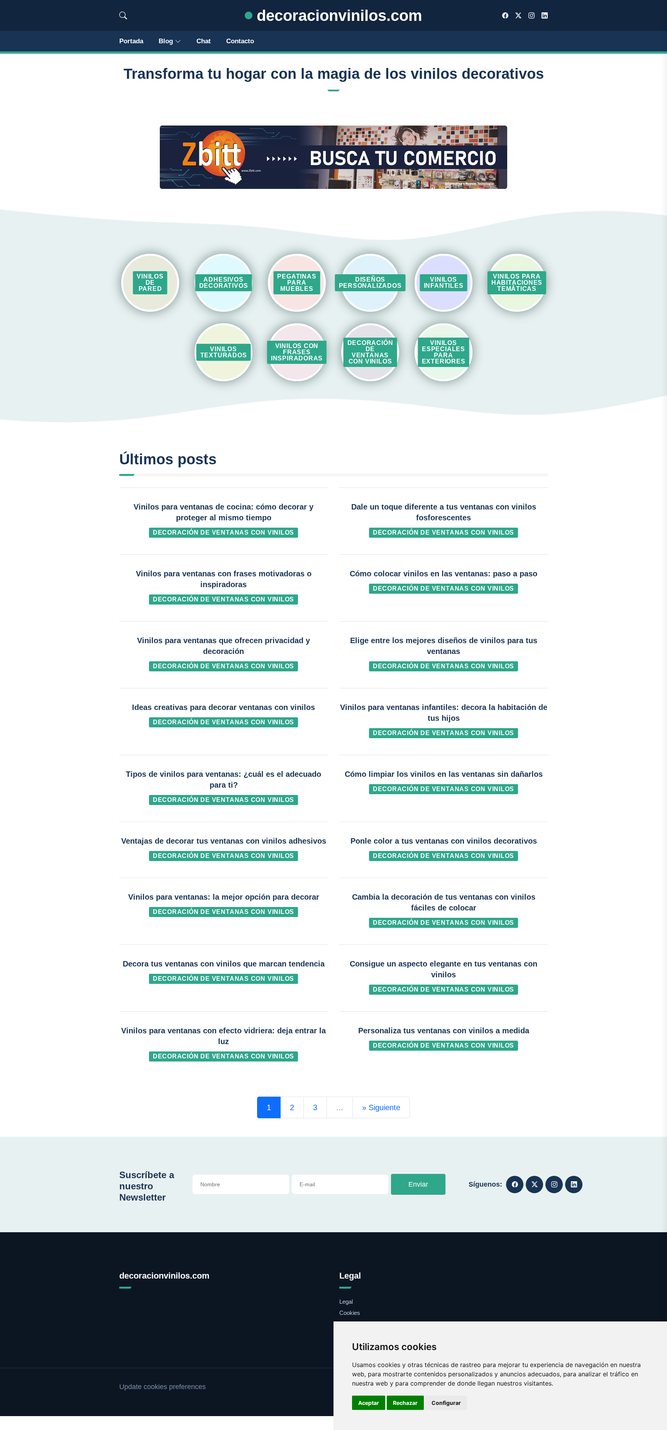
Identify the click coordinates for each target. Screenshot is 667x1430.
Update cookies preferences (162, 1387)
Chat (203, 41)
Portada (131, 41)
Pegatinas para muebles (296, 282)
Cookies (349, 1312)
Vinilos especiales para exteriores (444, 352)
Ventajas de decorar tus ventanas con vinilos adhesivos (223, 841)
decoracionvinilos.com (337, 15)
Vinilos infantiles (444, 282)
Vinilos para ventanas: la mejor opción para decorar (223, 897)
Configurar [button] (446, 1402)
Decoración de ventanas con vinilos (370, 352)
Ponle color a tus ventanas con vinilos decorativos (443, 841)
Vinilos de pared (150, 282)
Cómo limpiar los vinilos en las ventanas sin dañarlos (444, 774)
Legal (346, 1301)
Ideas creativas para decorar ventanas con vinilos (223, 707)
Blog (166, 41)
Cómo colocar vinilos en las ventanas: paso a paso (443, 573)
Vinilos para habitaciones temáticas (516, 282)
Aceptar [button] (368, 1402)
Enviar (418, 1184)
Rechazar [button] (405, 1402)
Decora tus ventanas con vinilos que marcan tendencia (224, 964)
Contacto (240, 41)
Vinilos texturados (223, 352)
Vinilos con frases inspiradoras (297, 352)
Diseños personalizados (370, 282)
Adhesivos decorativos (223, 282)
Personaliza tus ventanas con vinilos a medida (443, 1030)
